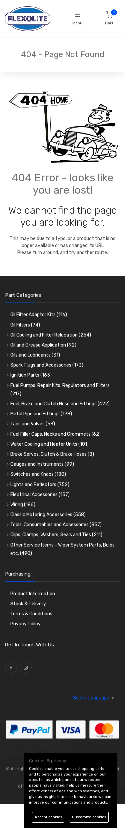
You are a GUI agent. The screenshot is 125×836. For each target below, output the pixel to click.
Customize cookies (89, 817)
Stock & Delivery (28, 604)
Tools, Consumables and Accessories (56, 525)
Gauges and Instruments (42, 464)
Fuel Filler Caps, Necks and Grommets (55, 434)
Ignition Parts (31, 375)
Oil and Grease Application (43, 345)
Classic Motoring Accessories (48, 514)
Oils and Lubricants (35, 355)
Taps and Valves (32, 424)
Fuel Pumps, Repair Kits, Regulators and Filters (60, 390)
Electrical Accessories (40, 494)
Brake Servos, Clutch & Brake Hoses (52, 454)
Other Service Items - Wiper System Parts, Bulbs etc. (62, 549)
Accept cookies (48, 817)
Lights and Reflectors (39, 484)
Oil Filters (25, 325)
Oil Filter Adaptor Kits (38, 315)
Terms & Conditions (31, 614)
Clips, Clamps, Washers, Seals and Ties (56, 535)
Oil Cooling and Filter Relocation (50, 335)
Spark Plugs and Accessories (46, 365)
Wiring (22, 504)
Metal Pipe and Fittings (41, 414)
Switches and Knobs (38, 474)
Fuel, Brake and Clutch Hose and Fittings (60, 404)
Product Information (32, 594)
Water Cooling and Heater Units (49, 444)
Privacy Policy (25, 624)
